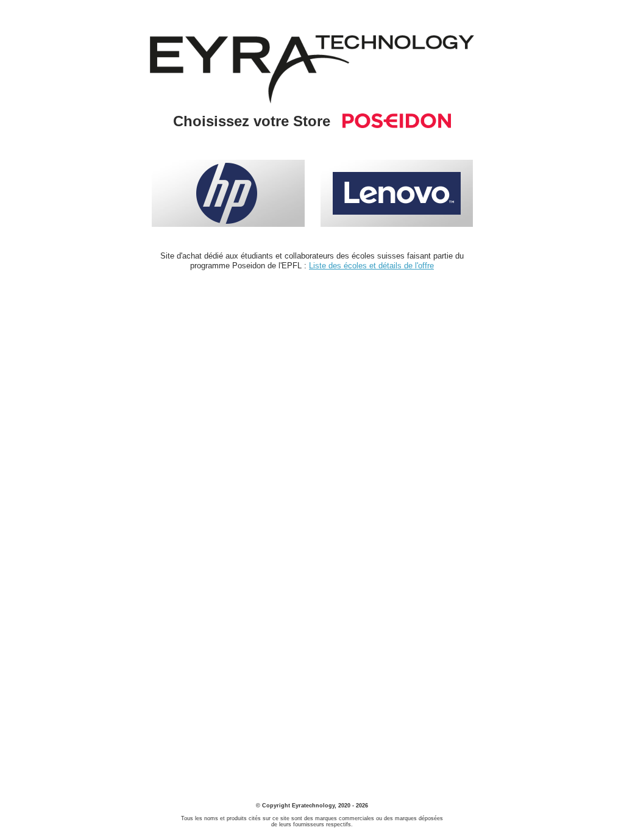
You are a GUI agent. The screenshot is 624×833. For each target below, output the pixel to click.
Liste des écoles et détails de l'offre (371, 265)
